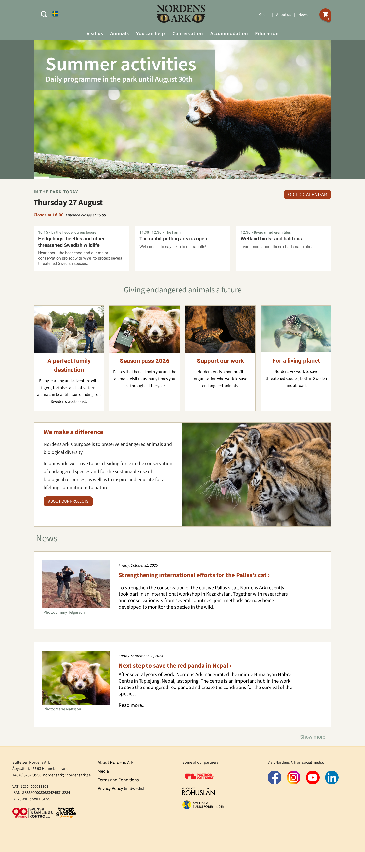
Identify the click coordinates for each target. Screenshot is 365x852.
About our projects (68, 501)
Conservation (187, 33)
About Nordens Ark (115, 762)
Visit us (95, 33)
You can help (150, 33)
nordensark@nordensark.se (67, 775)
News (303, 14)
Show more (312, 737)
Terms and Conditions (118, 780)
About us (283, 14)
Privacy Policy (110, 789)
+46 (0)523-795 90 (26, 775)
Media (263, 14)
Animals (119, 33)
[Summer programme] (182, 109)
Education (267, 33)
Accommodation (229, 33)
